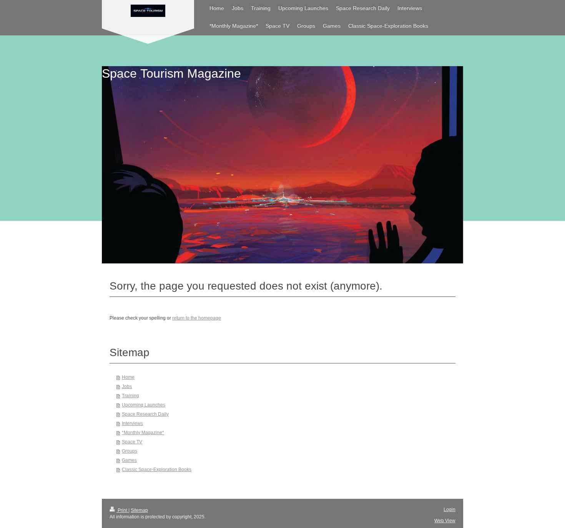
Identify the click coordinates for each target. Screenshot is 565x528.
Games (129, 460)
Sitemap (139, 510)
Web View (444, 520)
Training (130, 395)
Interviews (132, 423)
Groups (129, 451)
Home (128, 377)
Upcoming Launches (143, 405)
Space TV (132, 442)
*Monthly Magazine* (143, 432)
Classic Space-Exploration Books (156, 469)
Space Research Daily (145, 414)
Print (122, 510)
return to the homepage (196, 318)
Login (449, 509)
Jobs (127, 386)
